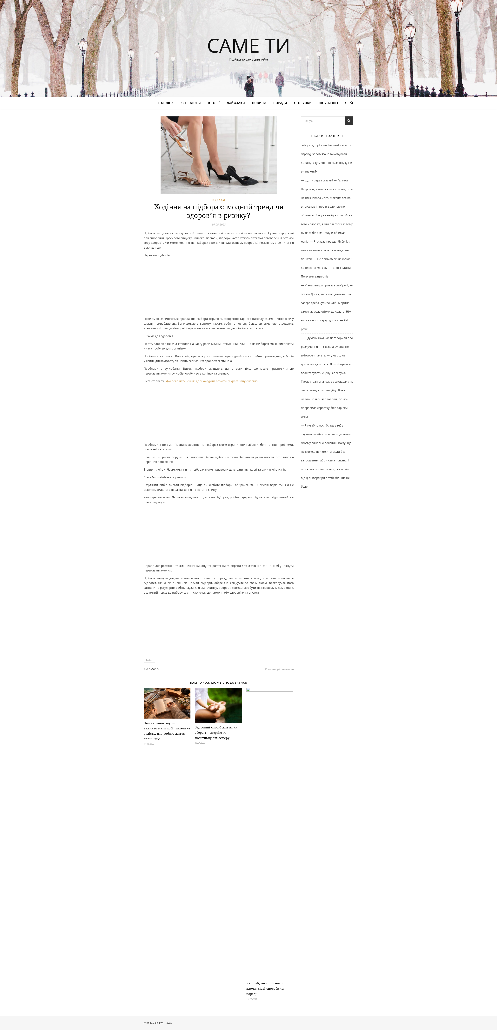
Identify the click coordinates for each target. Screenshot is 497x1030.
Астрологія (191, 103)
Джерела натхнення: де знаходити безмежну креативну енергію (211, 381)
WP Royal (165, 1023)
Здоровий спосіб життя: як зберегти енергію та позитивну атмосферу (216, 732)
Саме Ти (248, 45)
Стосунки (303, 103)
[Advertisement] (219, 287)
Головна (166, 103)
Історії (214, 103)
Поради (280, 103)
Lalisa (149, 660)
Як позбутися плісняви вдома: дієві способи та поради (265, 988)
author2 (154, 669)
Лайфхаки (236, 103)
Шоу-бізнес (329, 103)
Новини (259, 103)
